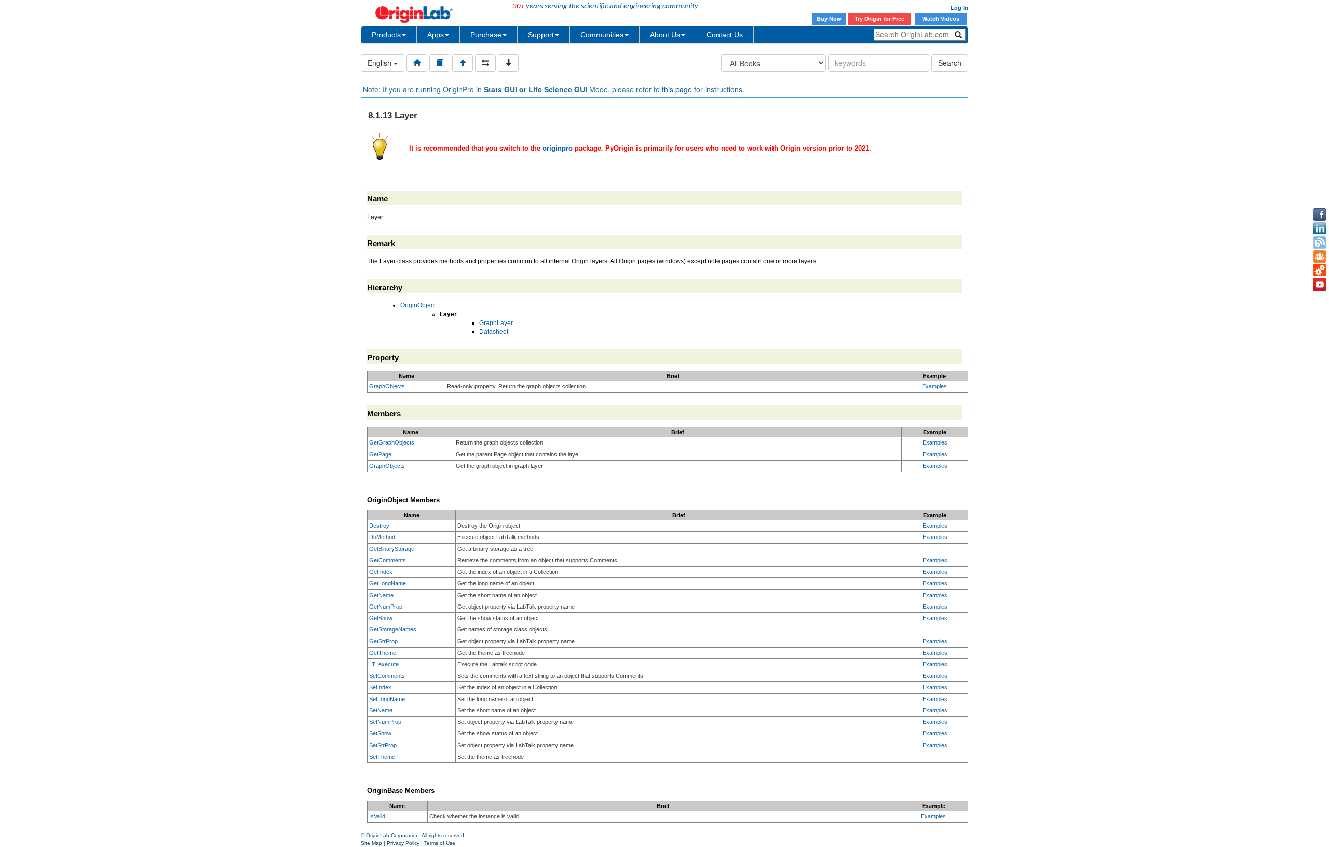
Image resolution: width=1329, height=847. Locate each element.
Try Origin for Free (879, 19)
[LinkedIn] (1319, 228)
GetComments (387, 560)
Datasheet (493, 331)
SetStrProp (383, 745)
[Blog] (1319, 242)
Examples (934, 386)
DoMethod (382, 537)
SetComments (387, 676)
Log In (959, 8)
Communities (601, 35)
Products (386, 35)
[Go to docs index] (416, 63)
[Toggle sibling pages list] (485, 63)
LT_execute (384, 664)
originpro (558, 148)
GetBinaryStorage (391, 549)
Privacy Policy (403, 843)
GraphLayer (496, 323)
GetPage (380, 454)
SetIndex (380, 687)
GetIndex (380, 572)
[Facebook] (1319, 214)
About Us (665, 35)
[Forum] (1319, 256)
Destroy (379, 525)
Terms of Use (439, 843)
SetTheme (382, 757)
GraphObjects (387, 386)
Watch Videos (941, 19)
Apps (435, 35)
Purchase (485, 35)
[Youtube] (1319, 284)
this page (677, 89)
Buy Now (829, 19)
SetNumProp (385, 722)
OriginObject (418, 305)
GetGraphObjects (391, 442)
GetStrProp (383, 641)
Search (949, 63)
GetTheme (382, 653)
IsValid (377, 816)
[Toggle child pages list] (508, 63)
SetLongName (387, 699)
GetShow (380, 618)
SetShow (380, 733)
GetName (381, 595)
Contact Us (725, 35)
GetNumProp (385, 606)
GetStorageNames (392, 629)
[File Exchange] (1319, 270)
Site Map (371, 843)
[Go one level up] (462, 63)
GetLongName (387, 583)
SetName (380, 710)
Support (541, 35)
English (381, 63)
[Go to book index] (439, 63)
